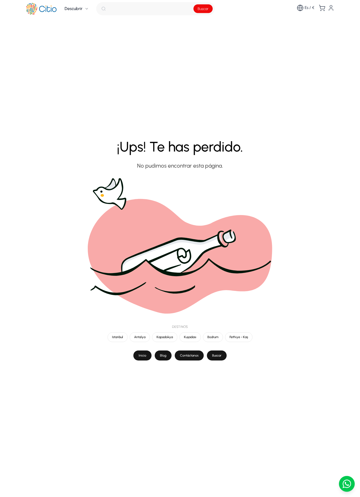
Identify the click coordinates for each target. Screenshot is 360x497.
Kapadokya (165, 337)
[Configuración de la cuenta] (331, 7)
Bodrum (212, 337)
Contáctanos (189, 355)
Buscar (203, 9)
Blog (163, 355)
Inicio (142, 355)
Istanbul (117, 337)
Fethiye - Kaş (239, 337)
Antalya (139, 337)
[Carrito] (322, 7)
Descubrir (73, 8)
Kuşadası (190, 337)
